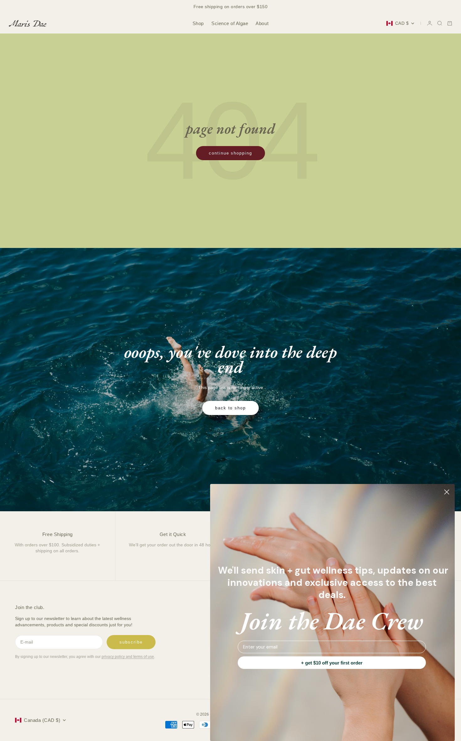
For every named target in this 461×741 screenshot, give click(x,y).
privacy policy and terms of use (128, 656)
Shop (198, 23)
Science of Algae (229, 23)
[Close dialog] (446, 491)
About (262, 23)
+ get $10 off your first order (332, 662)
